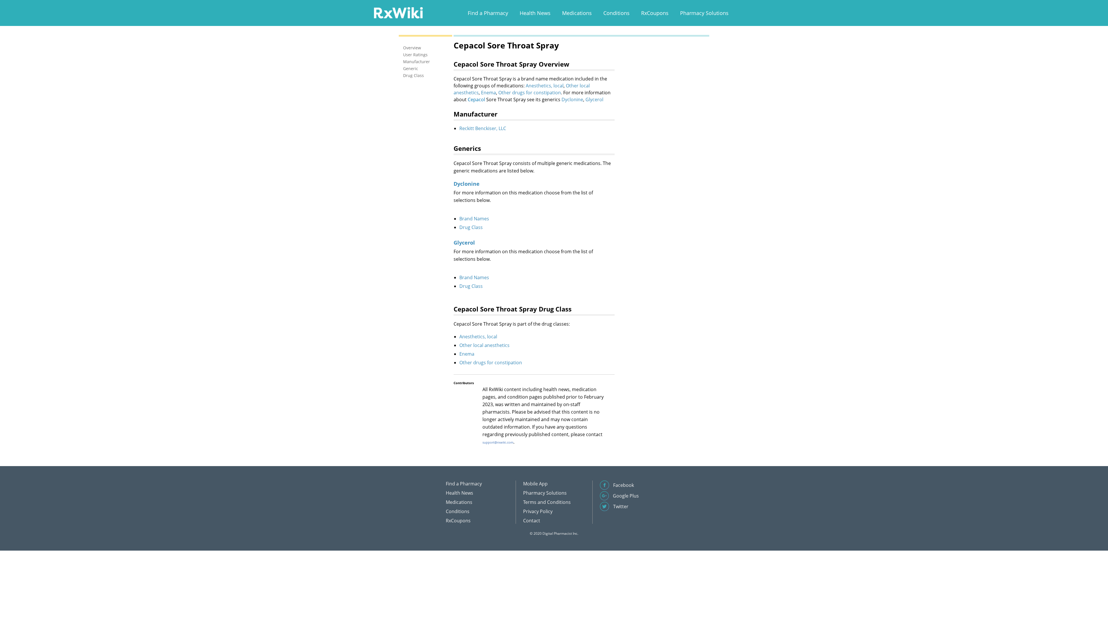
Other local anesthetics (484, 345)
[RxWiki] (398, 12)
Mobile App (535, 484)
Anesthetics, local (545, 85)
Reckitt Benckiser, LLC (482, 128)
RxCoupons (655, 13)
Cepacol (476, 99)
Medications (577, 13)
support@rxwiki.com (497, 442)
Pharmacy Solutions (704, 13)
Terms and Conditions (547, 502)
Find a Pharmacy (488, 13)
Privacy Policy (538, 511)
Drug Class (471, 227)
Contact (531, 520)
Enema (488, 92)
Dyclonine (572, 99)
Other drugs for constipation (529, 92)
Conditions (616, 13)
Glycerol (594, 99)
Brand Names (474, 218)
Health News (535, 13)
